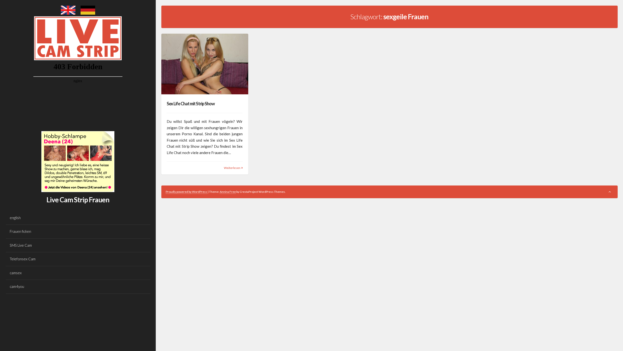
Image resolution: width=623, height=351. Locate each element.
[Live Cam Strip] (68, 13)
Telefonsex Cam (23, 259)
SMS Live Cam (21, 245)
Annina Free (228, 192)
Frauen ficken (20, 231)
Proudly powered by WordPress (187, 192)
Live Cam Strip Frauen (77, 199)
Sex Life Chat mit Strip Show (191, 103)
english (15, 217)
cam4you (17, 286)
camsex (16, 273)
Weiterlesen (232, 168)
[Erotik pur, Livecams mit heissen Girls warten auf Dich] (77, 190)
